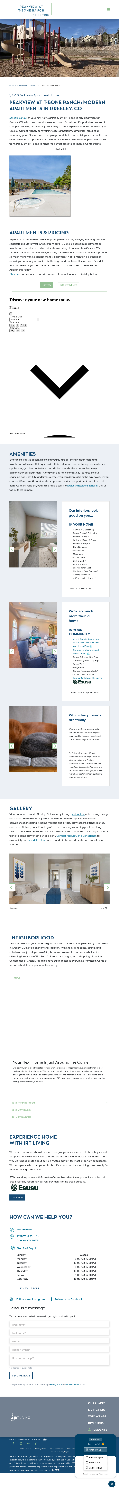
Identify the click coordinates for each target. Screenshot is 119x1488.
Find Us (16, 977)
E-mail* (16, 1341)
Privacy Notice (41, 1449)
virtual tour (78, 814)
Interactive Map (68, 285)
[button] (11, 549)
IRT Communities (21, 1116)
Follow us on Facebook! (69, 1299)
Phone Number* (21, 1349)
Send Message (21, 1375)
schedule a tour (37, 840)
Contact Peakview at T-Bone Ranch (76, 835)
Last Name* (19, 1333)
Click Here (15, 274)
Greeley (33, 85)
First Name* (19, 1324)
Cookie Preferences (56, 1449)
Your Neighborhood (23, 1102)
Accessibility (72, 1449)
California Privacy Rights (59, 1452)
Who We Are (97, 1416)
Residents (99, 1430)
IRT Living (12, 85)
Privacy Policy (56, 1384)
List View (46, 285)
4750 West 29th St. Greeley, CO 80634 (28, 1238)
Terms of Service (72, 1384)
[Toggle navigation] (108, 9)
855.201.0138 (24, 1229)
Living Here (97, 1410)
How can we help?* (23, 1358)
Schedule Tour (29, 1288)
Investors (96, 1423)
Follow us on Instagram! (30, 1299)
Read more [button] (60, 149)
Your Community (21, 1109)
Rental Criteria (25, 1449)
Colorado (23, 85)
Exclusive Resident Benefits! (82, 485)
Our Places (97, 1403)
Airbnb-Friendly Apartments (86, 639)
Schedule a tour (18, 117)
